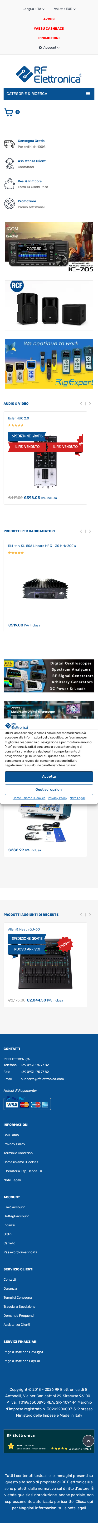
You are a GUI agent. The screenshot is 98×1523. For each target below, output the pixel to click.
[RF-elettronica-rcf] (49, 305)
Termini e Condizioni (18, 1153)
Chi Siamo (11, 1135)
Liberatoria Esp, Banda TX (23, 1171)
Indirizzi (9, 1225)
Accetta (49, 776)
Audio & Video (16, 404)
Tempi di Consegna (18, 1298)
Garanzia (10, 1289)
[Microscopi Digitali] (49, 717)
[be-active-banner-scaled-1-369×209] (49, 247)
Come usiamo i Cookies (29, 798)
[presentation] (82, 403)
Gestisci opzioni (49, 789)
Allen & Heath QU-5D (24, 929)
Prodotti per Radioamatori (29, 531)
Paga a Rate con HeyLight (23, 1352)
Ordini (8, 1234)
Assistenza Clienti (17, 1325)
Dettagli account (16, 1216)
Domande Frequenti (19, 1316)
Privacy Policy (57, 798)
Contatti (10, 1280)
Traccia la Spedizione (19, 1307)
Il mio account (14, 1207)
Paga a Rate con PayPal (22, 1361)
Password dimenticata (20, 1252)
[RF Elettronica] (49, 74)
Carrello (9, 1243)
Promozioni (27, 201)
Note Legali (77, 798)
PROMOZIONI (49, 38)
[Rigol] (49, 676)
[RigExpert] (49, 364)
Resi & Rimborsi (30, 181)
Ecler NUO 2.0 (18, 418)
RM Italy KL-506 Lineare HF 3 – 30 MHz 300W (42, 546)
